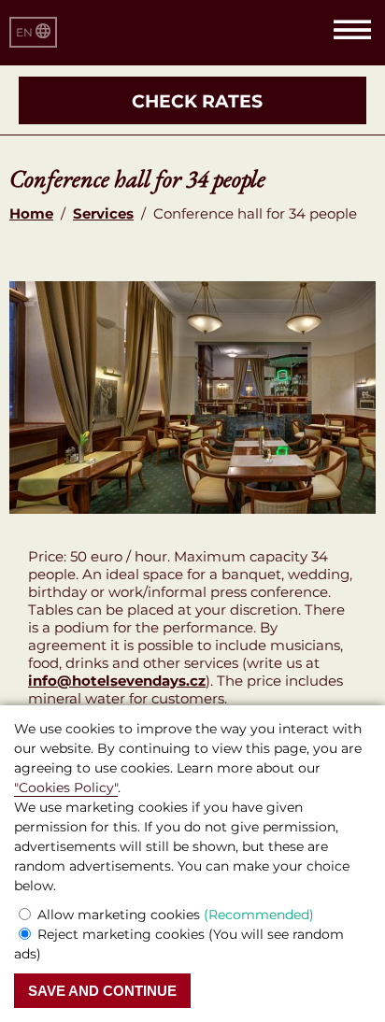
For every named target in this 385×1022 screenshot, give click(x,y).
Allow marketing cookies (175, 914)
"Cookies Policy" (66, 787)
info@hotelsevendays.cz (117, 680)
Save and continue (102, 991)
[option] (192, 397)
